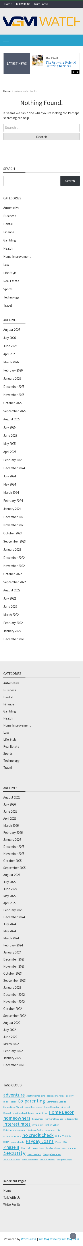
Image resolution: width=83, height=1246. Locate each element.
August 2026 (11, 330)
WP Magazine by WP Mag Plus (59, 1239)
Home (8, 4)
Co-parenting (31, 1100)
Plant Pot (25, 1148)
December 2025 (14, 387)
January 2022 (12, 631)
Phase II (11, 1147)
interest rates (17, 1123)
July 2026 (9, 338)
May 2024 (9, 484)
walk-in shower (47, 1159)
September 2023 (14, 541)
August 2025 (11, 419)
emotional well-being (23, 1113)
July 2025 (9, 427)
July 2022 (9, 598)
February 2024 (13, 501)
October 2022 (12, 574)
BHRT (6, 1101)
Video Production (30, 1159)
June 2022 (10, 606)
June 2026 (10, 346)
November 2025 (14, 395)
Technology (11, 297)
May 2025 (9, 444)
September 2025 (14, 411)
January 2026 (12, 378)
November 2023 (14, 525)
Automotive (11, 208)
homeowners (16, 1117)
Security (14, 1152)
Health (8, 248)
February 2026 (13, 370)
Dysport (7, 1113)
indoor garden (71, 1118)
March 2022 (11, 615)
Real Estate (11, 281)
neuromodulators (12, 1136)
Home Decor (61, 1112)
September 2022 (14, 582)
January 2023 (12, 549)
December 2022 (14, 558)
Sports (8, 289)
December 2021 (14, 639)
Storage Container (52, 1154)
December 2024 (14, 468)
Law (6, 265)
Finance (8, 232)
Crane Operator (51, 1107)
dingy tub (65, 1107)
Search (70, 181)
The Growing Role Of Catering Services (61, 64)
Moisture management (14, 1130)
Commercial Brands (56, 1101)
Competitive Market (13, 1107)
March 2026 (11, 362)
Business (9, 216)
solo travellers (34, 1154)
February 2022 (13, 623)
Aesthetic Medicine (36, 1095)
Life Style (10, 273)
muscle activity (52, 1130)
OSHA (6, 1142)
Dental (8, 224)
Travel (7, 305)
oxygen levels (17, 1142)
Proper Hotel (38, 1148)
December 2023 (14, 517)
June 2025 (10, 435)
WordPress (28, 1239)
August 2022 (11, 590)
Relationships (53, 1148)
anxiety (69, 1095)
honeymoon (38, 1118)
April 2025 (9, 452)
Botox (13, 1101)
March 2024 (11, 492)
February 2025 (13, 460)
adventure (14, 1094)
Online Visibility (63, 1136)
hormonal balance (54, 1118)
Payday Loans (40, 1141)
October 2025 (12, 403)
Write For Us (41, 4)
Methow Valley (51, 1124)
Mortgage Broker (35, 1130)
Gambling (9, 240)
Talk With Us (23, 4)
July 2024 (9, 476)
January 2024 (12, 509)
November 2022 (14, 566)
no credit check (38, 1135)
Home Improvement (17, 256)
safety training (69, 1148)
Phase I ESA (61, 1142)
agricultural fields (55, 1095)
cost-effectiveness (33, 1107)
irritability (37, 1124)
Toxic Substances (11, 1159)
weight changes (64, 1159)
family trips (41, 1113)
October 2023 (12, 533)
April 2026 (9, 354)
